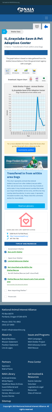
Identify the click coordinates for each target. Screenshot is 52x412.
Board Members (8, 338)
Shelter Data (15, 31)
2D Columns (15, 73)
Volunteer (32, 384)
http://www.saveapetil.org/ (19, 236)
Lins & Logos (7, 347)
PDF (31, 81)
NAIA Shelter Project (36, 341)
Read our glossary (26, 206)
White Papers (7, 381)
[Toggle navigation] (46, 17)
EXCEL (44, 81)
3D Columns (25, 73)
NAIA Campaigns (35, 338)
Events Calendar (35, 381)
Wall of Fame (7, 369)
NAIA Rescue (33, 347)
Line (7, 73)
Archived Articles (9, 378)
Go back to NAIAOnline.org (11, 2)
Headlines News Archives (12, 384)
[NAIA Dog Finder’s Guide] (26, 162)
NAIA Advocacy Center (37, 344)
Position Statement (10, 344)
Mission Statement (10, 341)
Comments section (26, 150)
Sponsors (6, 366)
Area (34, 73)
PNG (37, 81)
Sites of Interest (34, 393)
